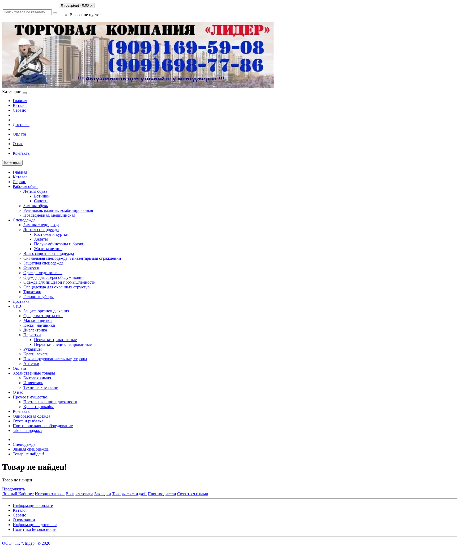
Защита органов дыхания (46, 311)
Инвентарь (33, 382)
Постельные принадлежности (50, 402)
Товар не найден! (28, 454)
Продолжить (13, 489)
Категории (12, 163)
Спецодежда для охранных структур (56, 287)
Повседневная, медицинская (49, 215)
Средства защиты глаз (43, 315)
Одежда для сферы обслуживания (53, 277)
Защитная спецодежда (43, 263)
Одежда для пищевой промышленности (59, 282)
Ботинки (42, 196)
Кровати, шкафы (38, 406)
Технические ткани (40, 387)
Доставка (21, 124)
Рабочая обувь (25, 186)
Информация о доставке (35, 524)
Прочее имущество (30, 397)
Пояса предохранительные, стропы (55, 358)
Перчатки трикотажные (55, 339)
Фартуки (31, 268)
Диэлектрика (35, 330)
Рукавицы (32, 349)
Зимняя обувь (35, 205)
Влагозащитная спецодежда (48, 253)
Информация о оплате (33, 505)
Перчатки (32, 335)
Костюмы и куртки (51, 234)
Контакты (22, 153)
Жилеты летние (48, 248)
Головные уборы (38, 296)
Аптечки (31, 363)
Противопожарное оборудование (43, 425)
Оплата (19, 134)
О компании (24, 520)
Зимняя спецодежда (41, 224)
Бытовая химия (37, 378)
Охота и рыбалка (28, 421)
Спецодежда (24, 220)
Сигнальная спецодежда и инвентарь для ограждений (72, 258)
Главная (20, 100)
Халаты (41, 239)
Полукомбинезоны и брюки (59, 244)
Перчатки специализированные (63, 344)
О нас (18, 143)
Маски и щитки (37, 320)
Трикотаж (32, 291)
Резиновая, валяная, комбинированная (58, 210)
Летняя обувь (35, 191)
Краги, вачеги (36, 354)
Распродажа (27, 430)
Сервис (19, 110)
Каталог (20, 105)
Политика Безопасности (35, 529)
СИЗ (17, 306)
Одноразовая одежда (31, 416)
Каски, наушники (39, 325)
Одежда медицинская (42, 272)
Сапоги (41, 201)
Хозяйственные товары (34, 373)
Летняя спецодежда (41, 229)
